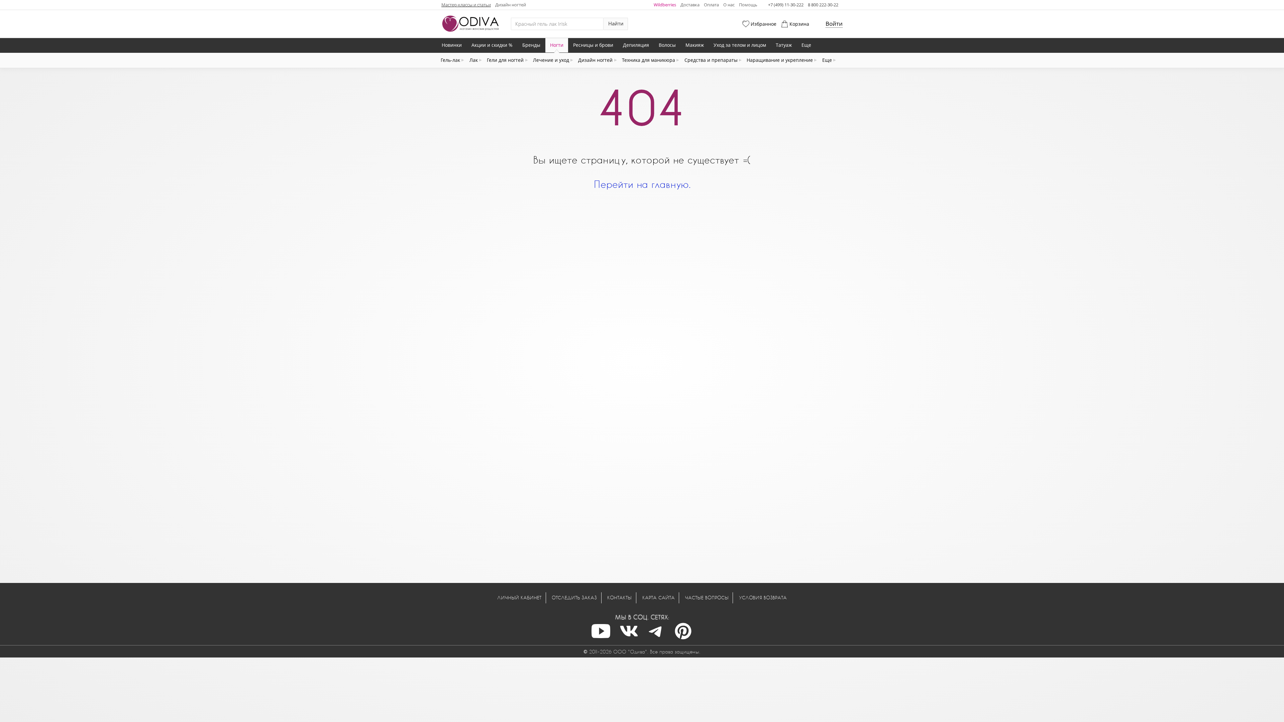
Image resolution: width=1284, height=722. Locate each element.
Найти (616, 23)
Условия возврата (763, 597)
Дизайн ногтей (510, 5)
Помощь (748, 5)
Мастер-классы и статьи (466, 5)
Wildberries (665, 5)
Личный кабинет (519, 597)
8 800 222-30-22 (823, 5)
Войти (834, 23)
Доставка (690, 5)
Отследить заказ (574, 597)
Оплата (711, 5)
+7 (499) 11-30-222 (786, 5)
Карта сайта (658, 597)
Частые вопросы (707, 597)
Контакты (619, 597)
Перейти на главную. (642, 184)
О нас (729, 5)
